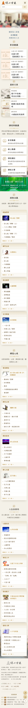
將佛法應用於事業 (10, 569)
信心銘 (6, 261)
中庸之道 (7, 339)
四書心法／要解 (9, 329)
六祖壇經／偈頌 (9, 237)
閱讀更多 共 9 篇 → (7, 396)
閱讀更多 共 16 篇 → (8, 241)
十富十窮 (7, 582)
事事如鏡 (7, 461)
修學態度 (7, 295)
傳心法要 (7, 268)
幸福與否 (7, 535)
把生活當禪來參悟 (10, 538)
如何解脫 (7, 383)
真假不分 (7, 420)
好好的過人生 (8, 613)
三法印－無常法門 (10, 305)
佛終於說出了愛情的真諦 (12, 637)
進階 (25, 7)
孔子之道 (7, 484)
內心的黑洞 (8, 548)
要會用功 (7, 423)
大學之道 (7, 488)
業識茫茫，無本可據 (11, 417)
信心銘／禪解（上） (11, 224)
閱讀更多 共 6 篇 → (7, 342)
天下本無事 (8, 454)
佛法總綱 (7, 291)
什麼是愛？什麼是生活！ (12, 640)
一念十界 (7, 325)
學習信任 (7, 644)
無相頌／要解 (8, 379)
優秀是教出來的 (9, 616)
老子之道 (7, 494)
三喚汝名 (7, 413)
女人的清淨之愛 (9, 647)
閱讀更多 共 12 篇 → (8, 309)
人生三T (7, 579)
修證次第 (7, 301)
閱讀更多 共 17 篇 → (8, 464)
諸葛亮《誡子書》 (10, 332)
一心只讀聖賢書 (9, 481)
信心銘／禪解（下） (11, 234)
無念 (5, 386)
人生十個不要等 (9, 542)
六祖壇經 (7, 264)
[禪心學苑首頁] (11, 3)
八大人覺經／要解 (10, 227)
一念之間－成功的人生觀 (12, 572)
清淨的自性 (8, 335)
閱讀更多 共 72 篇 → (8, 498)
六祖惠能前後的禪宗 (11, 389)
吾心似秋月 (8, 447)
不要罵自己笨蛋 (9, 606)
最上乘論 (7, 271)
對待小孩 (7, 603)
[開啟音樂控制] (25, 692)
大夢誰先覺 (8, 451)
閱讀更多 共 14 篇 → (8, 275)
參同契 (6, 258)
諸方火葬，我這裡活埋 (11, 427)
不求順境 (7, 230)
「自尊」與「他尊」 (11, 576)
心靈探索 (7, 545)
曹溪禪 (6, 393)
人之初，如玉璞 (9, 610)
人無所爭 (7, 457)
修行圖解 (7, 298)
